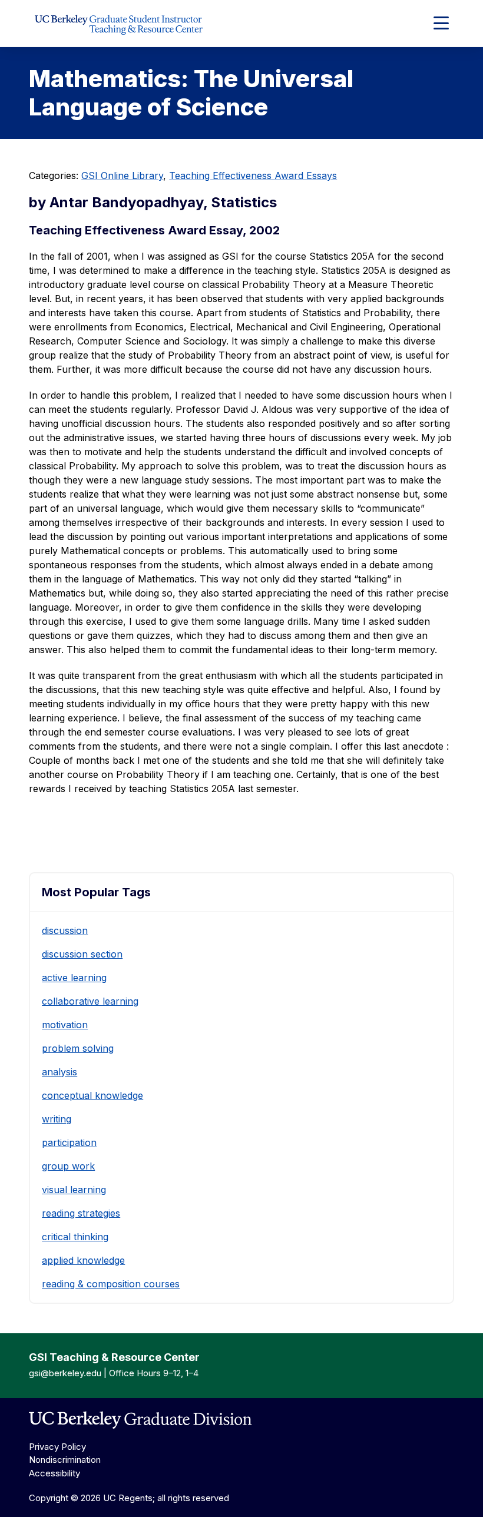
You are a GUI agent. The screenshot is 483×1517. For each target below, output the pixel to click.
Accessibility (54, 1473)
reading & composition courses (111, 1284)
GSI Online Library (122, 175)
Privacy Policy (57, 1446)
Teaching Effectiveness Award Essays (253, 175)
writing (56, 1119)
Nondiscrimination (65, 1459)
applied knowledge (83, 1260)
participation (69, 1142)
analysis (59, 1072)
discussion (65, 930)
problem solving (78, 1048)
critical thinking (75, 1237)
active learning (74, 977)
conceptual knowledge (92, 1095)
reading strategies (81, 1213)
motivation (65, 1025)
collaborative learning (90, 1001)
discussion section (82, 954)
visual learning (74, 1189)
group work (68, 1166)
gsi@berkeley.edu (65, 1373)
